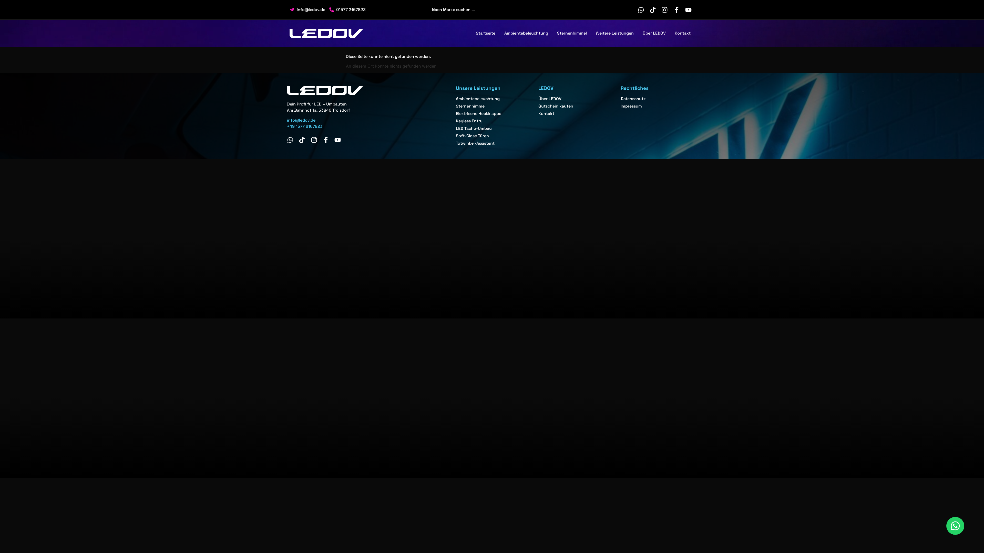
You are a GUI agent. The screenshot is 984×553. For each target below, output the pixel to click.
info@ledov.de (301, 120)
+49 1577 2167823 (305, 126)
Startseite (485, 33)
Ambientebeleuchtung (526, 33)
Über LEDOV (654, 33)
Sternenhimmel (572, 33)
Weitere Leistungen (615, 33)
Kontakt (683, 33)
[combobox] (492, 10)
